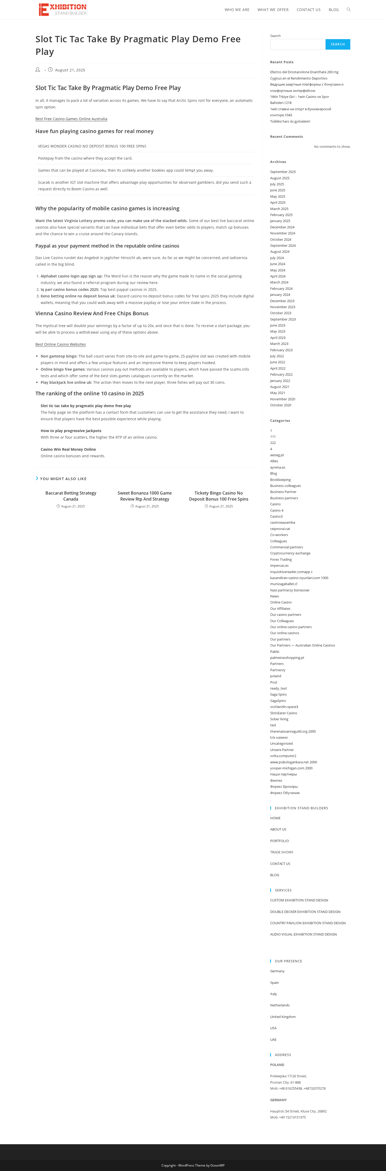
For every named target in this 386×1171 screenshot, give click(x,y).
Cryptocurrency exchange (290, 553)
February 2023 (281, 350)
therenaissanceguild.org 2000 (293, 731)
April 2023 (277, 337)
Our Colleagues (282, 620)
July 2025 (277, 184)
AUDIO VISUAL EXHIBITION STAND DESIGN (303, 934)
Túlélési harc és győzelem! (290, 121)
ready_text (278, 688)
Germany (277, 971)
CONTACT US (280, 863)
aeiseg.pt (277, 455)
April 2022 (277, 368)
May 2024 (277, 270)
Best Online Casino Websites (60, 344)
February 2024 (281, 288)
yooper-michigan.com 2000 (291, 768)
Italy (273, 993)
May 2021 (277, 392)
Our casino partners (285, 614)
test (273, 725)
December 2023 (282, 300)
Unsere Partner (282, 749)
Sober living (279, 719)
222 (273, 442)
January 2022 (280, 380)
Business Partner (283, 491)
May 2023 (277, 331)
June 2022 (277, 362)
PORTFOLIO (279, 840)
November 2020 (282, 399)
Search (275, 35)
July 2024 (277, 257)
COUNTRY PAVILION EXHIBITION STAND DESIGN (308, 923)
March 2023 (279, 343)
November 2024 (282, 233)
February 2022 (281, 374)
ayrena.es (277, 467)
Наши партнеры (283, 774)
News (274, 596)
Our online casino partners (291, 626)
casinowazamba (282, 522)
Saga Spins (278, 694)
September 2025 (283, 171)
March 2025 (279, 208)
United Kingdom (283, 1016)
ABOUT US (278, 829)
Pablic (274, 651)
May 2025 (277, 196)
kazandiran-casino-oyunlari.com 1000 (299, 577)
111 (273, 436)
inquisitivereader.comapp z (291, 571)
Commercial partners (286, 547)
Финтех (276, 780)
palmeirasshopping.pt (287, 657)
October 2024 (280, 239)
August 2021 (279, 386)
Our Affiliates (280, 608)
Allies (274, 461)
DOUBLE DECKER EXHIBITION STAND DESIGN (305, 911)
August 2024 (279, 251)
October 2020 (280, 405)
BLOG (274, 875)
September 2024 (283, 245)
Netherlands (280, 1005)
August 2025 (279, 178)
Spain (274, 982)
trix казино (279, 737)
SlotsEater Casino (283, 713)
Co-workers (279, 534)
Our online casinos (284, 633)
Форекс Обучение (285, 792)
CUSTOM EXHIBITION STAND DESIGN (299, 900)
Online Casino (281, 602)
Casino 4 (276, 510)
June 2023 (277, 325)
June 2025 (277, 190)
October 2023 (280, 313)
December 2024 (282, 227)
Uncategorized (281, 743)
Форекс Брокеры (284, 786)
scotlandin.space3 (284, 706)
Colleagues (278, 541)
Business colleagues (285, 485)
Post (273, 682)
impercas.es (279, 565)
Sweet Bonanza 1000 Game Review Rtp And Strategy (145, 496)
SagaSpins (278, 700)
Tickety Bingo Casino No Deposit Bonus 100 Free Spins (218, 496)
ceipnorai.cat (280, 528)
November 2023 (282, 306)
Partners (277, 663)
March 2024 (279, 282)
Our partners (280, 639)
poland (275, 676)
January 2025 (280, 220)
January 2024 (280, 294)
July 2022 (277, 356)
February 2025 (281, 214)
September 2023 (283, 319)
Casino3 (276, 516)
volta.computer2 (283, 755)
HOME (275, 818)
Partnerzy (277, 670)
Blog (273, 473)
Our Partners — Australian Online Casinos (302, 645)
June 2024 (277, 263)
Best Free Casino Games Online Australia (71, 118)
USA (273, 1028)
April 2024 (277, 276)
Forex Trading (281, 559)
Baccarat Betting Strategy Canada (70, 496)
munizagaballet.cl (283, 583)
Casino (275, 504)
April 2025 (277, 202)
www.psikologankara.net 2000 (293, 762)
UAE (273, 1039)
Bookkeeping (280, 479)
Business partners (284, 498)
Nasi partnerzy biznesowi (289, 590)
